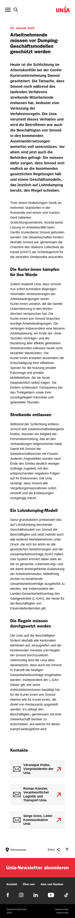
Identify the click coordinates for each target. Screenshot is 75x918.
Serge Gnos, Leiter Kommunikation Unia (37, 820)
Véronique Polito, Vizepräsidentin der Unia (38, 769)
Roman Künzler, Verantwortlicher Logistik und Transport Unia (36, 794)
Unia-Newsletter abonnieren (37, 868)
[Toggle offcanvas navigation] (8, 9)
